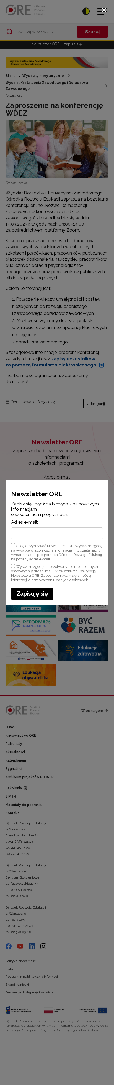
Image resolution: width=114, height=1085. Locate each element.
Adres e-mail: (24, 522)
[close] (104, 10)
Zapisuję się (32, 593)
